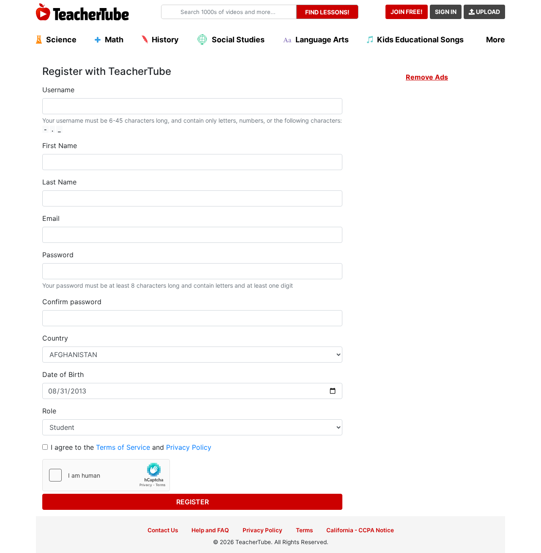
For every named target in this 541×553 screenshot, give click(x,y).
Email (51, 218)
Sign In (445, 11)
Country (55, 338)
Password (58, 254)
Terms (304, 530)
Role (49, 411)
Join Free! (407, 11)
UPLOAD (487, 11)
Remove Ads (427, 77)
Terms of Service (123, 447)
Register (192, 502)
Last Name (59, 182)
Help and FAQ (210, 530)
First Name (59, 145)
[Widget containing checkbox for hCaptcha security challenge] (106, 475)
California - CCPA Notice (360, 530)
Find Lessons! (327, 12)
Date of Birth (63, 374)
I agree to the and (131, 447)
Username (58, 89)
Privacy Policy (188, 447)
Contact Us (163, 530)
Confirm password (71, 301)
